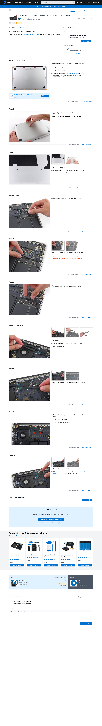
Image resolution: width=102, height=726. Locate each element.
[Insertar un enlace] (19, 611)
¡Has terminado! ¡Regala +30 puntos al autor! (51, 519)
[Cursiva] (14, 611)
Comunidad (28, 2)
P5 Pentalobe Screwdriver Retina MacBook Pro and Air (79, 49)
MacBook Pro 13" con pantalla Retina (31, 10)
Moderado (19, 23)
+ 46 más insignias (62, 585)
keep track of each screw (72, 73)
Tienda (36, 2)
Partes (67, 10)
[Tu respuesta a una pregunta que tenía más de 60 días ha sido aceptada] (59, 584)
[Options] (10, 10)
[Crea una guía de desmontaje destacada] (65, 584)
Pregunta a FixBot (74, 101)
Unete (88, 2)
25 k (80, 18)
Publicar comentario (86, 623)
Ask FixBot (86, 500)
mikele (15, 605)
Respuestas (79, 10)
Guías (73, 10)
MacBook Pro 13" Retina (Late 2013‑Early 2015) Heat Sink (78, 36)
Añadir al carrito (86, 41)
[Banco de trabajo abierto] (77, 2)
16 (89, 18)
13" (21, 10)
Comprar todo (13, 536)
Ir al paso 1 (23, 27)
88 (84, 18)
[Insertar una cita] (21, 611)
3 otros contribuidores (34, 18)
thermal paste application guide (31, 34)
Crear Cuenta (61, 6)
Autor (12, 577)
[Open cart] (84, 2)
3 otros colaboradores (61, 577)
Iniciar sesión (96, 2)
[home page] (8, 2)
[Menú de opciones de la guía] (91, 10)
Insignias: (63, 580)
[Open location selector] (81, 2)
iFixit (80, 581)
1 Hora (12, 23)
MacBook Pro (16, 10)
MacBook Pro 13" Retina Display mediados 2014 (53, 10)
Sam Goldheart (24, 18)
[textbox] (51, 617)
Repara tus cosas (19, 2)
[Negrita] (12, 611)
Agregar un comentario (84, 107)
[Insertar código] (16, 611)
